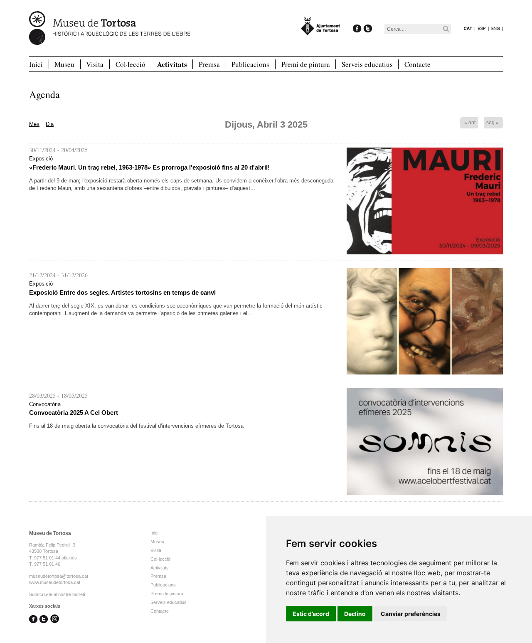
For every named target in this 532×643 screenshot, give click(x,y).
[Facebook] (357, 20)
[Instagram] (54, 619)
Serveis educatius (367, 64)
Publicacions (250, 64)
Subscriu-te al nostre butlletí (57, 594)
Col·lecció (130, 64)
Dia (50, 124)
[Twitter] (367, 20)
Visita (94, 64)
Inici (36, 64)
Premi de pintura (305, 64)
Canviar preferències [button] (411, 613)
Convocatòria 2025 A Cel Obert (73, 412)
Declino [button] (355, 613)
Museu (64, 64)
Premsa (209, 64)
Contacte (417, 64)
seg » (492, 123)
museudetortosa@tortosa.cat (58, 576)
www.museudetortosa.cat (54, 582)
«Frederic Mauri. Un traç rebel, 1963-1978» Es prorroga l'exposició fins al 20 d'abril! (149, 167)
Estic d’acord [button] (311, 613)
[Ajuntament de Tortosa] (320, 31)
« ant (469, 123)
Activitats (172, 64)
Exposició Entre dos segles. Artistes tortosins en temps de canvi (122, 292)
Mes (34, 124)
